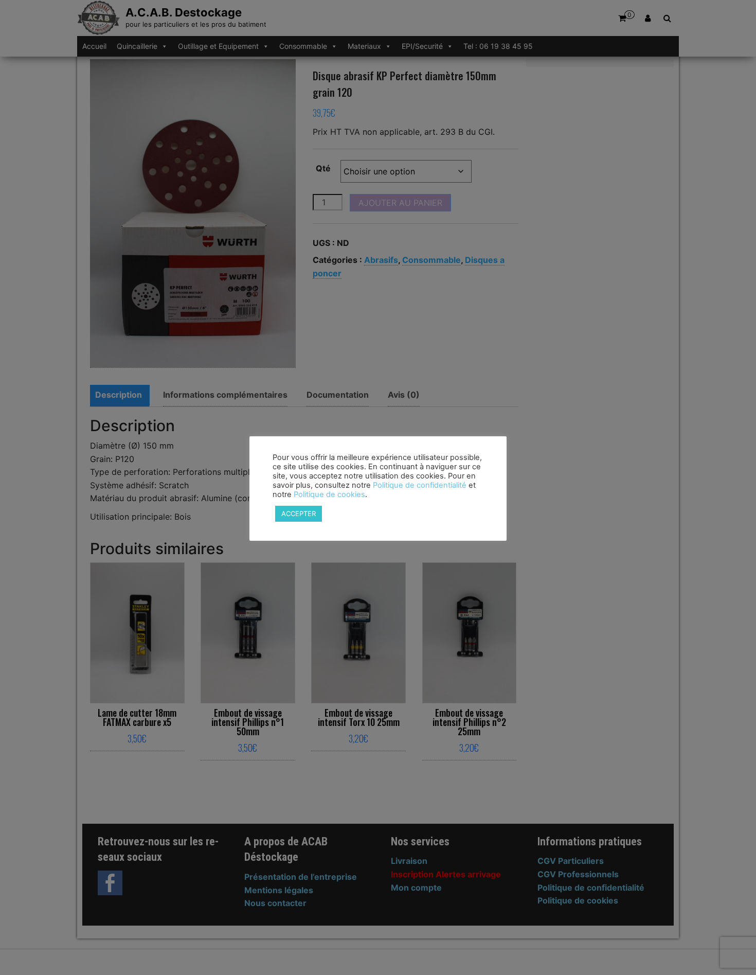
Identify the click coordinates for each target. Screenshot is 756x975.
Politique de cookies (329, 494)
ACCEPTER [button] (298, 513)
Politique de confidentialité (419, 485)
